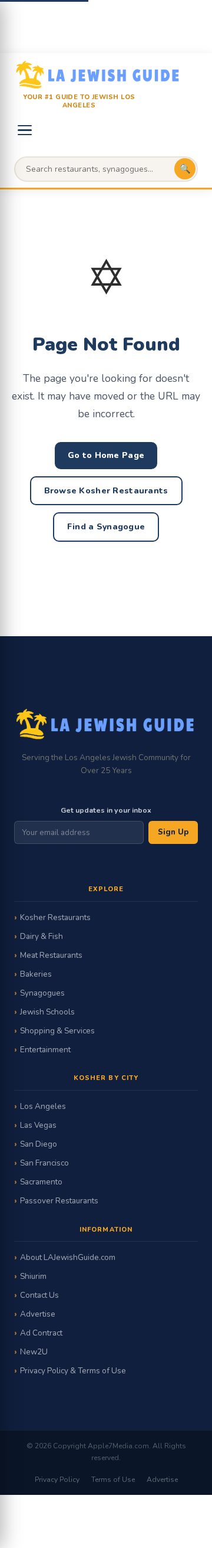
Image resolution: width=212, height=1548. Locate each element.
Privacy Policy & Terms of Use (73, 1370)
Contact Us (39, 1295)
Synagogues (42, 993)
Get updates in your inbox (106, 810)
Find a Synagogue (106, 526)
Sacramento (41, 1181)
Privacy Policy (57, 1479)
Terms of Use (113, 1479)
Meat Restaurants (51, 955)
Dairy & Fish (41, 936)
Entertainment (45, 1049)
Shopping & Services (57, 1030)
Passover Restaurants (59, 1200)
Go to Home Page (106, 455)
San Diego (38, 1144)
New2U (34, 1351)
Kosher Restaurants (55, 917)
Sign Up (173, 832)
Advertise (37, 1314)
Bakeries (36, 974)
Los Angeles (43, 1106)
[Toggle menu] (24, 130)
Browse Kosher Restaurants (106, 490)
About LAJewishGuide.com (67, 1257)
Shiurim (33, 1276)
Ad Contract (41, 1332)
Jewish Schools (47, 1011)
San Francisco (44, 1163)
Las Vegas (38, 1125)
